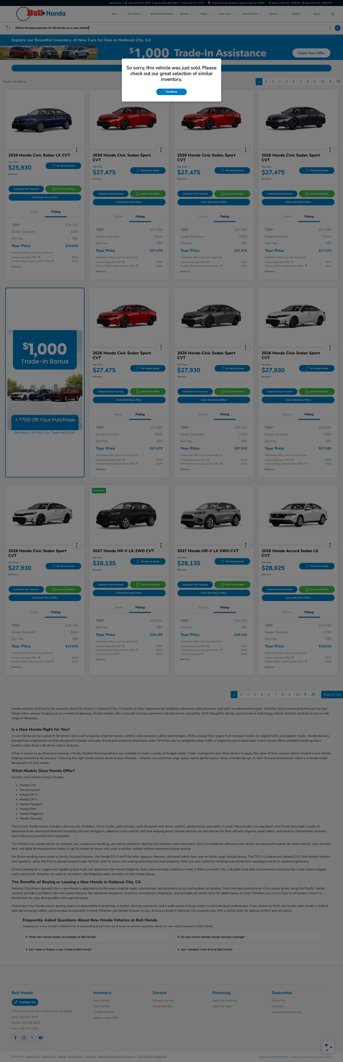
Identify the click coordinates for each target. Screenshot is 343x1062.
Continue (171, 92)
